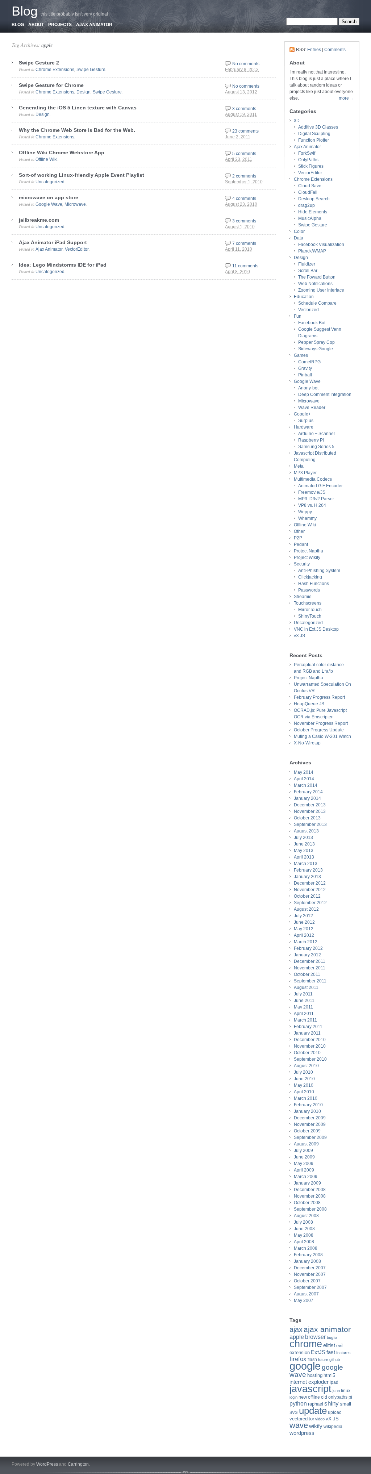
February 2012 (308, 948)
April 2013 (304, 857)
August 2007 (306, 1293)
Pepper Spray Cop (316, 342)
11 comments (245, 265)
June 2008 (304, 1228)
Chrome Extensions (55, 69)
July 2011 (303, 994)
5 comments (244, 153)
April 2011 (304, 1013)
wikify (315, 1426)
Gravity (305, 368)
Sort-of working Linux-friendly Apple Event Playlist (81, 175)
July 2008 (303, 1222)
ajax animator (327, 1329)
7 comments (244, 243)
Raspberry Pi (311, 440)
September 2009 (310, 1137)
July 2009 (303, 1150)
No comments (245, 63)
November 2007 (310, 1274)
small (345, 1404)
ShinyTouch (309, 616)
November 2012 (310, 889)
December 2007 (310, 1267)
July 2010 (303, 1072)
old (324, 1397)
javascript (310, 1388)
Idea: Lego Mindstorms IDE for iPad (63, 265)
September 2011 (310, 981)
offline (314, 1397)
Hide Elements (312, 211)
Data (298, 238)
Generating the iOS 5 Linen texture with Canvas (78, 107)
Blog (25, 11)
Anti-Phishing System (319, 570)
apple (47, 44)
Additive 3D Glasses (318, 127)
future (323, 1359)
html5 (329, 1375)
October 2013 (307, 817)
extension (299, 1352)
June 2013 (304, 844)
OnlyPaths (308, 159)
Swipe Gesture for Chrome (51, 85)
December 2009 (310, 1117)
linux (345, 1390)
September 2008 (310, 1209)
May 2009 (303, 1163)
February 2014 (308, 791)
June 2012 (304, 922)
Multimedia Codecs (313, 479)
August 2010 (306, 1065)
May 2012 (303, 928)
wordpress (301, 1433)
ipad (334, 1382)
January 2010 (307, 1111)
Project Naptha (308, 551)
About (36, 24)
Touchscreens (307, 603)
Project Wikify (307, 557)
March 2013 (305, 863)
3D (297, 120)
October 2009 (307, 1130)
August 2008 (306, 1215)
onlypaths (337, 1397)
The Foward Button (316, 277)
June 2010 (304, 1078)
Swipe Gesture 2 (39, 63)
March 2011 (305, 1020)
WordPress (47, 1464)
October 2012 (307, 896)
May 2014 (303, 772)
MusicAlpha (309, 218)
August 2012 (306, 909)
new (303, 1397)
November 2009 (310, 1124)
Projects (60, 24)
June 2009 (304, 1157)
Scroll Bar (307, 270)
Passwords (309, 590)
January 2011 (307, 1033)
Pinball (305, 374)
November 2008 (310, 1196)
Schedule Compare (317, 303)
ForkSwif (306, 153)
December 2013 (310, 804)
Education (304, 296)
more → (346, 98)
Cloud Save (309, 185)
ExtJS (318, 1352)
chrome (305, 1344)
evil (339, 1345)
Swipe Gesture (90, 69)
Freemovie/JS (311, 492)
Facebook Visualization (321, 244)
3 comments (244, 108)
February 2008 (308, 1254)
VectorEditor (77, 249)
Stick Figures (311, 166)
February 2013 (308, 870)
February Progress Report (319, 697)
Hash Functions (313, 583)
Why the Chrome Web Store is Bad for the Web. (77, 130)
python (298, 1403)
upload (335, 1412)
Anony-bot (308, 388)
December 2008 (310, 1189)
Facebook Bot (311, 322)
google (305, 1366)
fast (330, 1352)
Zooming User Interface (321, 290)
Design (83, 92)
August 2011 (306, 987)
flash (312, 1359)
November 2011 (309, 967)
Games (301, 355)
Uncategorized (50, 181)
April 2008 (304, 1241)
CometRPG (309, 361)
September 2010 (310, 1059)
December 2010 (310, 1039)
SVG (293, 1412)
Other (299, 531)
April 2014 (304, 778)
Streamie (303, 596)
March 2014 (305, 785)
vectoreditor (301, 1418)
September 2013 (310, 824)
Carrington (78, 1464)
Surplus (305, 420)
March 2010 (305, 1098)
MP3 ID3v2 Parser (316, 498)
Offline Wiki (47, 159)
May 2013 (303, 850)
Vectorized (308, 309)
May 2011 (303, 1007)
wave (298, 1425)
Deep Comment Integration (324, 394)
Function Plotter (313, 140)
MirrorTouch (310, 609)
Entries (314, 49)
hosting (314, 1375)
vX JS (299, 635)
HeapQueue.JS (309, 703)
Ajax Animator (94, 24)
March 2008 (305, 1248)
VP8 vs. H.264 (312, 505)
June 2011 (304, 1000)
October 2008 (307, 1202)
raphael (315, 1404)
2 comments (244, 176)
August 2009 (306, 1144)
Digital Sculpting (314, 133)
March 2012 (305, 941)
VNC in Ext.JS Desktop (316, 629)
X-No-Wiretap (307, 743)
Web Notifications (315, 283)
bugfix (332, 1337)
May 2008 (303, 1235)
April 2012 (304, 935)
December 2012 (310, 883)
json (336, 1391)
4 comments (244, 198)
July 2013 (303, 837)
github (334, 1359)
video (320, 1419)
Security (302, 564)
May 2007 (303, 1300)
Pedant (301, 544)
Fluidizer (306, 264)
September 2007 (310, 1287)
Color (299, 231)
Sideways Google (315, 348)
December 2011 (309, 961)
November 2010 (310, 1046)
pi (350, 1397)
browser (315, 1337)
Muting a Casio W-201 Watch (322, 736)
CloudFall (307, 192)
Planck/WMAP (312, 251)
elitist (329, 1345)
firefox (298, 1359)
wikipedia (333, 1426)
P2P (298, 537)
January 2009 (307, 1183)
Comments (335, 49)
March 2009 (305, 1176)
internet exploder (309, 1382)
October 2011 (307, 974)
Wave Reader (311, 407)
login (293, 1397)
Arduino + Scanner (316, 433)
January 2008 (307, 1261)
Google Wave (49, 204)
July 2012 (303, 915)
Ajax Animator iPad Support (53, 242)
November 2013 (310, 811)
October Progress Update (319, 729)
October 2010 (307, 1052)
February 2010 (308, 1104)
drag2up (306, 205)
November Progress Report (321, 723)
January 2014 (307, 798)
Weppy (305, 511)
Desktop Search (314, 198)
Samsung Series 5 (316, 446)
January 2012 (307, 954)
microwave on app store (48, 197)
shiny (331, 1403)
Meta (299, 466)
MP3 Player (305, 472)
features (343, 1352)
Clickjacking (310, 577)
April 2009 (304, 1170)
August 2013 (306, 831)
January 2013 (307, 876)
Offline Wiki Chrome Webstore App (61, 152)
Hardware (303, 427)
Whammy (307, 518)
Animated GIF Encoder (320, 485)
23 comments (245, 131)
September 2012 (310, 902)
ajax (296, 1329)
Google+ (302, 414)
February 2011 (308, 1026)
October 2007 (307, 1280)
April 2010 (304, 1091)
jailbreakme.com (39, 220)
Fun (297, 316)
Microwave (75, 204)
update (313, 1411)
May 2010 (303, 1085)
